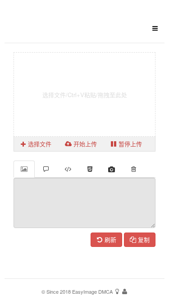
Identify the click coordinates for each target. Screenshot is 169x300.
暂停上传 (129, 143)
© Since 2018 (56, 291)
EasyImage (84, 291)
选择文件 (38, 143)
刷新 (109, 239)
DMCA (105, 291)
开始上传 (84, 143)
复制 (143, 239)
